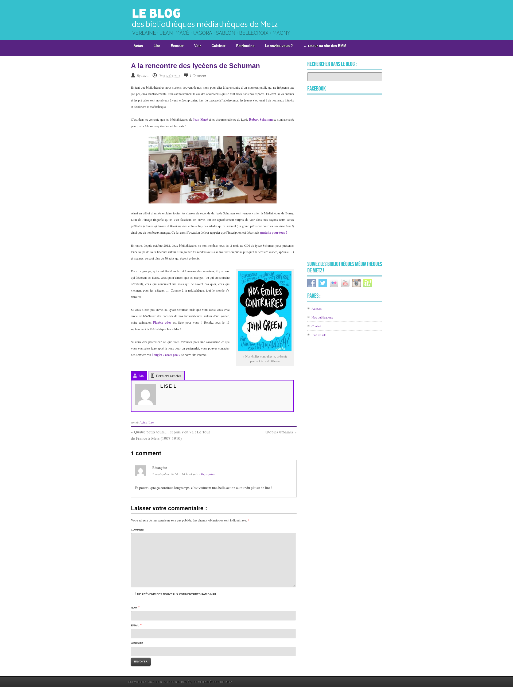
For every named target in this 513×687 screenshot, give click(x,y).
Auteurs (317, 308)
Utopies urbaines (281, 431)
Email (135, 625)
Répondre (208, 474)
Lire (151, 422)
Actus (143, 422)
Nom (134, 607)
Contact (316, 326)
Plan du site (319, 335)
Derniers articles (168, 375)
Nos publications (322, 317)
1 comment (198, 75)
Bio (141, 375)
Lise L (145, 76)
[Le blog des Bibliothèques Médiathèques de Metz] (217, 38)
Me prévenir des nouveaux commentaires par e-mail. (177, 594)
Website (137, 643)
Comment (138, 529)
